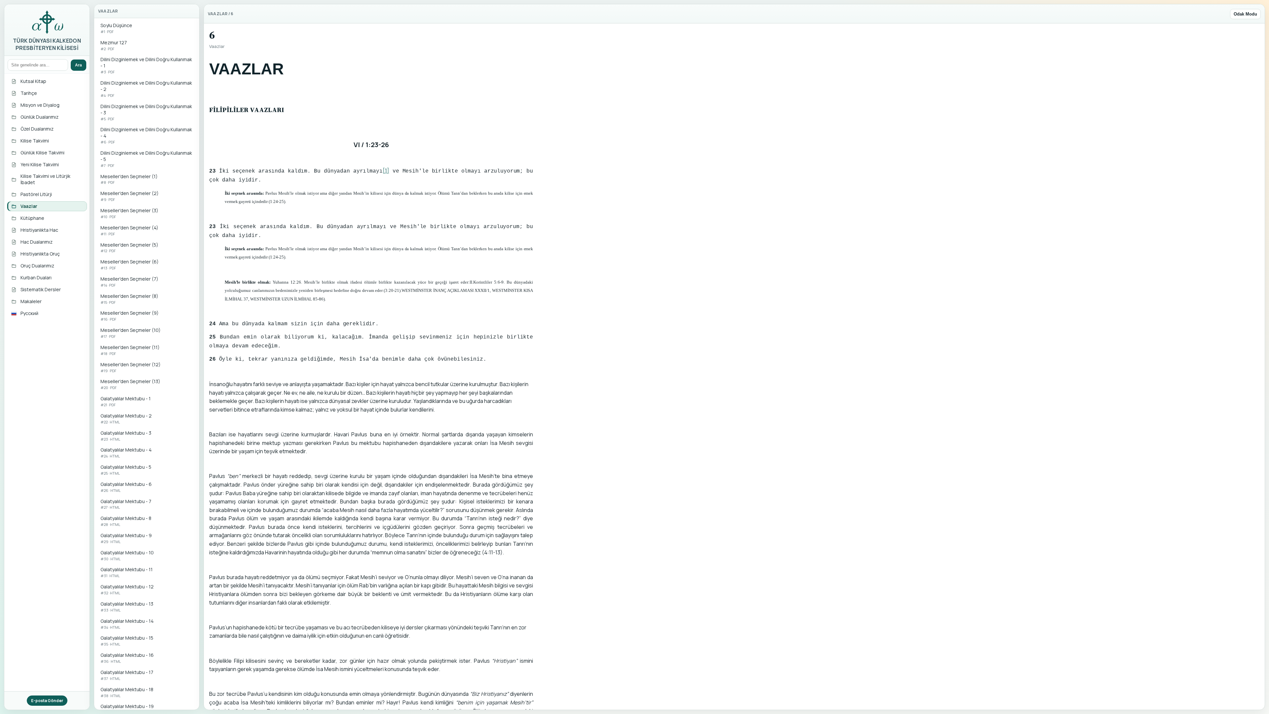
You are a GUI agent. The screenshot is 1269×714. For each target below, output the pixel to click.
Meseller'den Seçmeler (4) (129, 230)
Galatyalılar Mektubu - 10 (127, 555)
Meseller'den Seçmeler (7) (129, 282)
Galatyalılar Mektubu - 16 (127, 658)
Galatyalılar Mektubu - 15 (126, 641)
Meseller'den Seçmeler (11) (130, 350)
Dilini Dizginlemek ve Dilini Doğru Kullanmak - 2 (146, 89)
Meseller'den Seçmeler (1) (129, 179)
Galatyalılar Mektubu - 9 (126, 538)
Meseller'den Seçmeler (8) (129, 299)
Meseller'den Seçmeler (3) (129, 213)
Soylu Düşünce (116, 28)
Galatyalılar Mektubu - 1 (125, 401)
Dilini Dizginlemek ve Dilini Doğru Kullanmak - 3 (146, 112)
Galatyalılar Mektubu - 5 (125, 470)
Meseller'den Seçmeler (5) (129, 248)
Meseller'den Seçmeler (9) (129, 316)
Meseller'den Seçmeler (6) (129, 264)
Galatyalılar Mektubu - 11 (126, 572)
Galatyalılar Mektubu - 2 (126, 418)
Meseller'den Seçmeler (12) (130, 367)
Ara (78, 65)
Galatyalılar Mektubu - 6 (126, 487)
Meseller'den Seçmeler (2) (129, 196)
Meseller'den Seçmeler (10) (130, 333)
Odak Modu (1245, 14)
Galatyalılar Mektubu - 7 (125, 504)
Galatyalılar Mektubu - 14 (127, 624)
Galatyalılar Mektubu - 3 (125, 436)
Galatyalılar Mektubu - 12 (127, 589)
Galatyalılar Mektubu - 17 (126, 675)
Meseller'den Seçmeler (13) (130, 384)
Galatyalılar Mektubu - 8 (125, 521)
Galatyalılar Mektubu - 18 (126, 692)
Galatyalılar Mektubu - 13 (126, 607)
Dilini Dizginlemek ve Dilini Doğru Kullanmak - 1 (146, 65)
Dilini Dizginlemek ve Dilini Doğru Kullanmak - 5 (146, 159)
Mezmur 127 (113, 45)
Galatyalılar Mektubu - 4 (126, 452)
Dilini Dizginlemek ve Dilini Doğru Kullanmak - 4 (146, 135)
